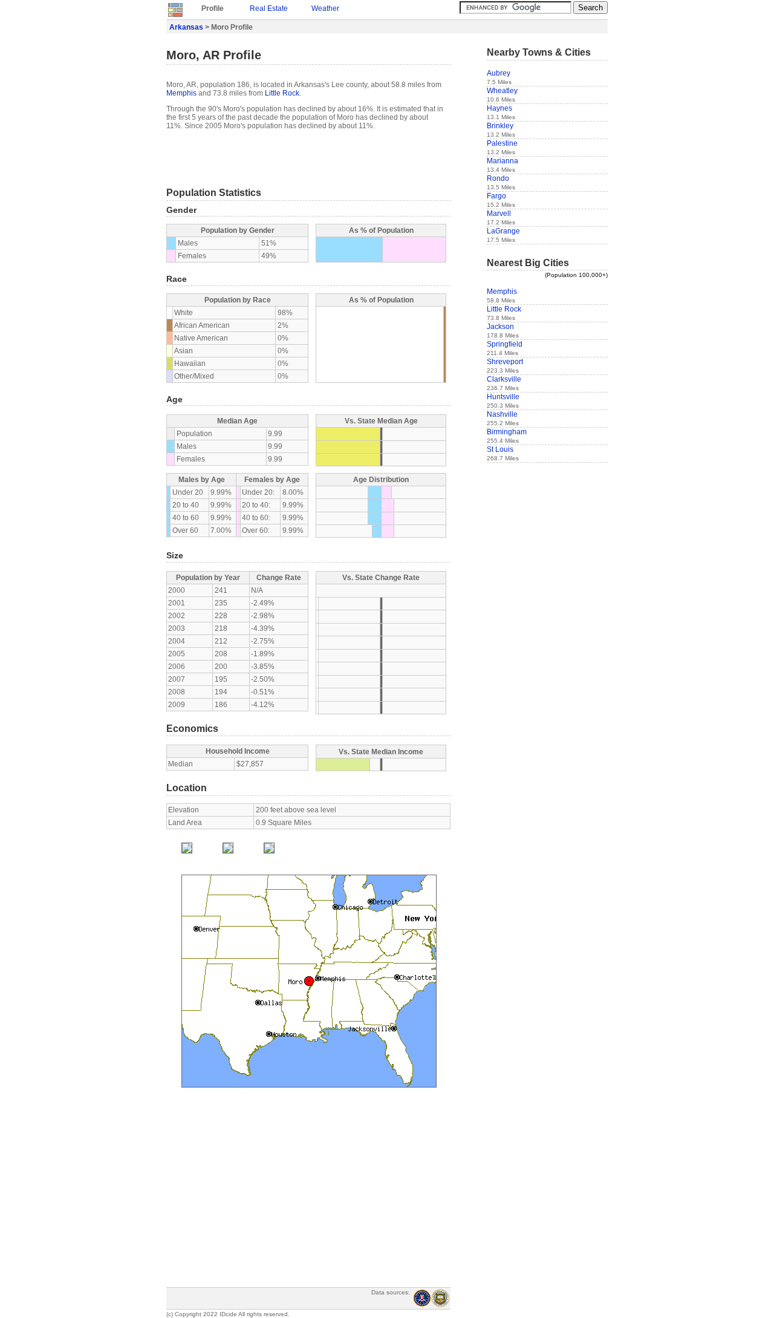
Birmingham (507, 432)
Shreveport (505, 361)
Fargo (496, 196)
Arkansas (186, 27)
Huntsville (503, 397)
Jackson (500, 326)
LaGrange (503, 231)
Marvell (499, 213)
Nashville (502, 414)
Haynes (499, 108)
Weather (325, 8)
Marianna (502, 161)
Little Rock (282, 93)
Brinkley (500, 126)
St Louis (500, 449)
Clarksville (504, 379)
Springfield (504, 344)
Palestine (502, 143)
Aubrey (498, 73)
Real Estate (269, 8)
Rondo (498, 178)
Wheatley (502, 90)
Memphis (181, 93)
